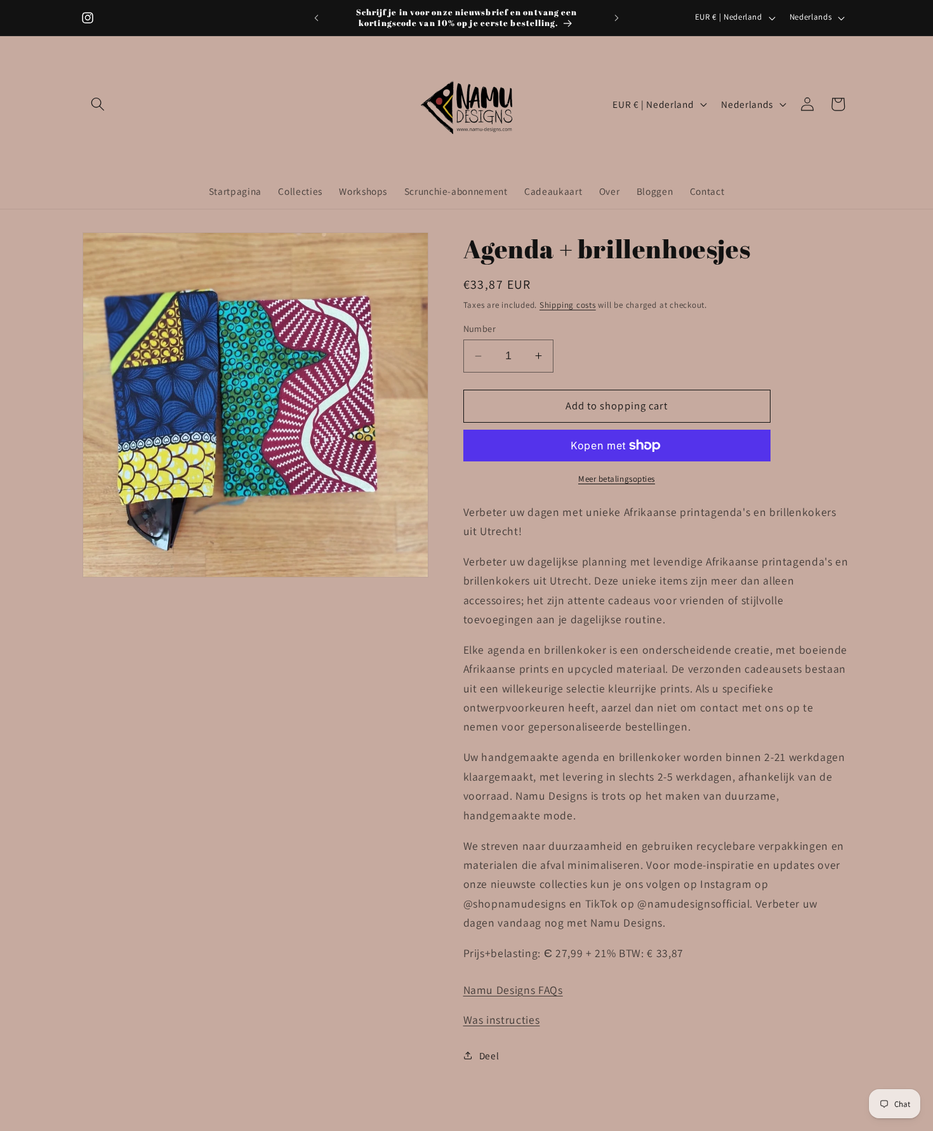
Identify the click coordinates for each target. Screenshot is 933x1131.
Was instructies (501, 1019)
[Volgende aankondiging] (617, 17)
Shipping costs (567, 305)
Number (479, 328)
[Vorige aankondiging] (317, 17)
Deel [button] (489, 1055)
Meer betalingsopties (616, 478)
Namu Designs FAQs (513, 989)
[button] (98, 104)
